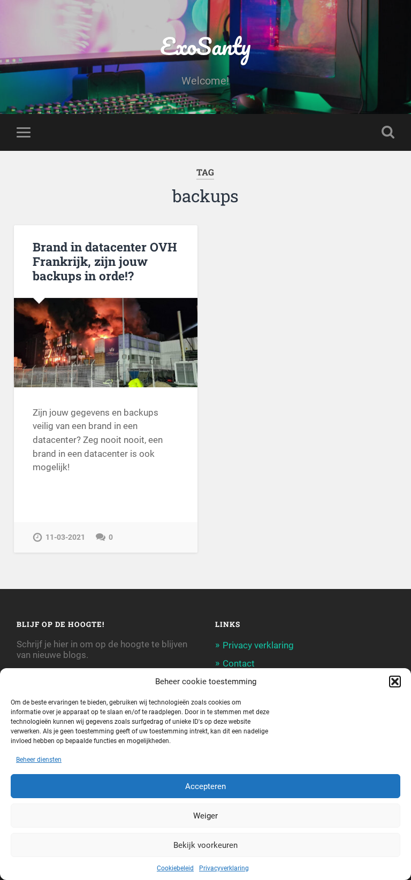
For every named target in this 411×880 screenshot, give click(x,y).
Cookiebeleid (175, 868)
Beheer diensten (39, 759)
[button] (395, 681)
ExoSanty (205, 46)
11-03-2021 (65, 537)
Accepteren (205, 786)
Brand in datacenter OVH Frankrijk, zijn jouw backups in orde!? (105, 261)
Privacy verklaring (258, 645)
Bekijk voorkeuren (205, 845)
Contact (239, 663)
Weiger (205, 816)
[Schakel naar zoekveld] (388, 132)
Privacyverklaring (224, 868)
